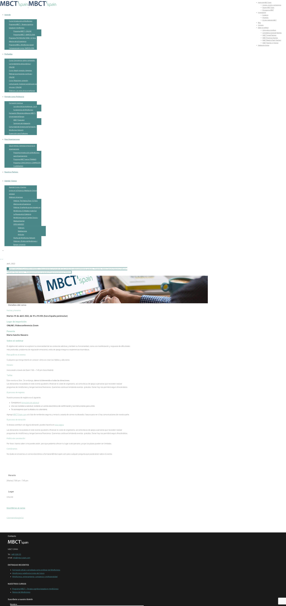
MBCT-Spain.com (19, 414)
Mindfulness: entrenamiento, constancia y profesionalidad (34, 576)
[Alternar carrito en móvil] (2, 258)
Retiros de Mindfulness (21, 592)
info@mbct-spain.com (21, 558)
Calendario (11, 518)
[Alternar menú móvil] (0, 258)
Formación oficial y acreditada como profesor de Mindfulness (36, 570)
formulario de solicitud (30, 403)
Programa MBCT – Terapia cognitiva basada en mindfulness (35, 589)
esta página (59, 425)
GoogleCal (19, 518)
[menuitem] (264, 2)
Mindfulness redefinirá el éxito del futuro (28, 573)
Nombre (13, 604)
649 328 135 (16, 554)
